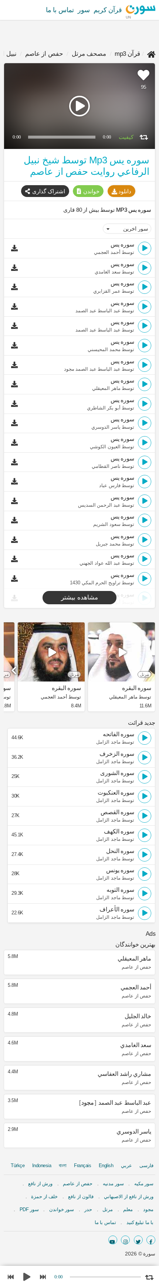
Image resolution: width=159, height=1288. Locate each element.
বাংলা (63, 1165)
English (106, 1165)
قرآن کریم (108, 10)
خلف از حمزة (44, 1196)
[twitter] (138, 1240)
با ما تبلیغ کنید (140, 1222)
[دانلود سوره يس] (16, 248)
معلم (128, 1209)
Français (82, 1165)
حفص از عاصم (44, 53)
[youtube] (112, 1240)
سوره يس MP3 (133, 210)
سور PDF (29, 1209)
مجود (148, 1209)
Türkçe (17, 1165)
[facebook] (150, 1240)
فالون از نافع (81, 1196)
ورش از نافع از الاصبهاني (128, 1196)
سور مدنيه (113, 1183)
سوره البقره (136, 688)
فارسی (146, 1165)
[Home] (151, 53)
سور (84, 10)
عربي (126, 1165)
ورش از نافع (40, 1183)
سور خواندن (61, 1209)
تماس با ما (60, 10)
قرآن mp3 (127, 53)
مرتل (107, 1209)
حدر (88, 1209)
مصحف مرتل (89, 53)
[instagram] (125, 1240)
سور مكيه (144, 1183)
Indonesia (41, 1165)
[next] (15, 668)
